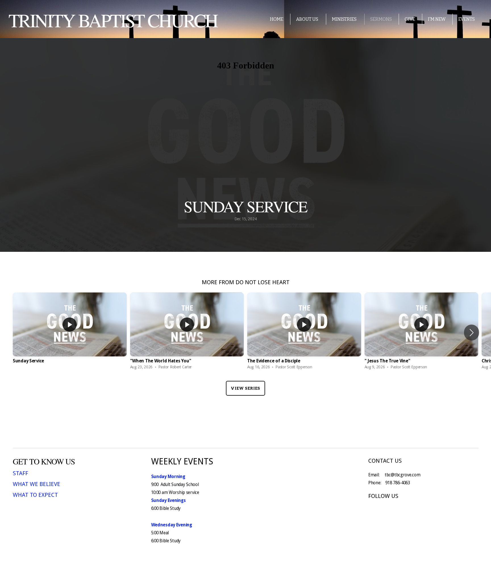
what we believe (36, 484)
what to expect (35, 494)
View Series (245, 388)
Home (276, 19)
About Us (307, 19)
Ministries (344, 19)
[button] (471, 332)
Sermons (381, 19)
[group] (70, 332)
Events (466, 19)
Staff (20, 473)
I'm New (437, 19)
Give (410, 19)
